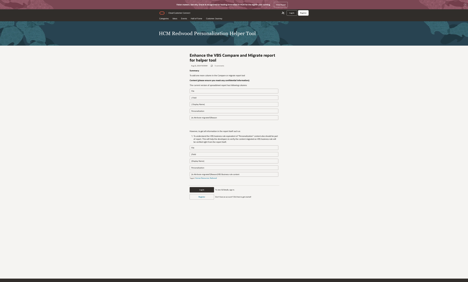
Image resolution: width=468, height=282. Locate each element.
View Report (281, 5)
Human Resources (202, 178)
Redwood (213, 178)
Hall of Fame (196, 18)
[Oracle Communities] (283, 12)
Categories (164, 18)
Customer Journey (214, 18)
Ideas (175, 18)
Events (184, 18)
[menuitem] (292, 13)
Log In (201, 190)
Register (202, 197)
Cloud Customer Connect (179, 13)
